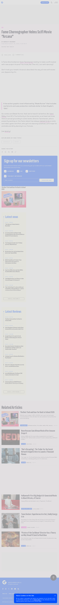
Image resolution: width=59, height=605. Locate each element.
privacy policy (37, 599)
